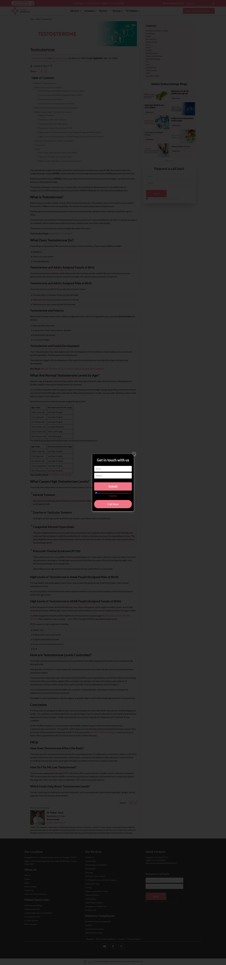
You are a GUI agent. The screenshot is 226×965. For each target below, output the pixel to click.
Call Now (113, 504)
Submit (113, 486)
